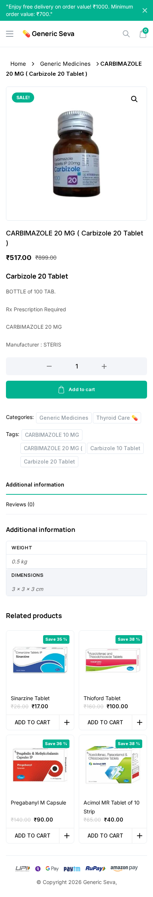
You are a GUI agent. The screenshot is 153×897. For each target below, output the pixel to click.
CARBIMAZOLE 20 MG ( (53, 448)
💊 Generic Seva (48, 33)
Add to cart (82, 389)
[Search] (126, 34)
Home (18, 63)
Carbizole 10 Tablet (115, 448)
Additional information (35, 484)
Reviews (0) (20, 504)
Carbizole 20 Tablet (49, 461)
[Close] (145, 10)
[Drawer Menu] (9, 34)
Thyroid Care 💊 (117, 418)
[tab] (76, 487)
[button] (134, 99)
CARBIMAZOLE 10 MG (52, 435)
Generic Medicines (65, 63)
